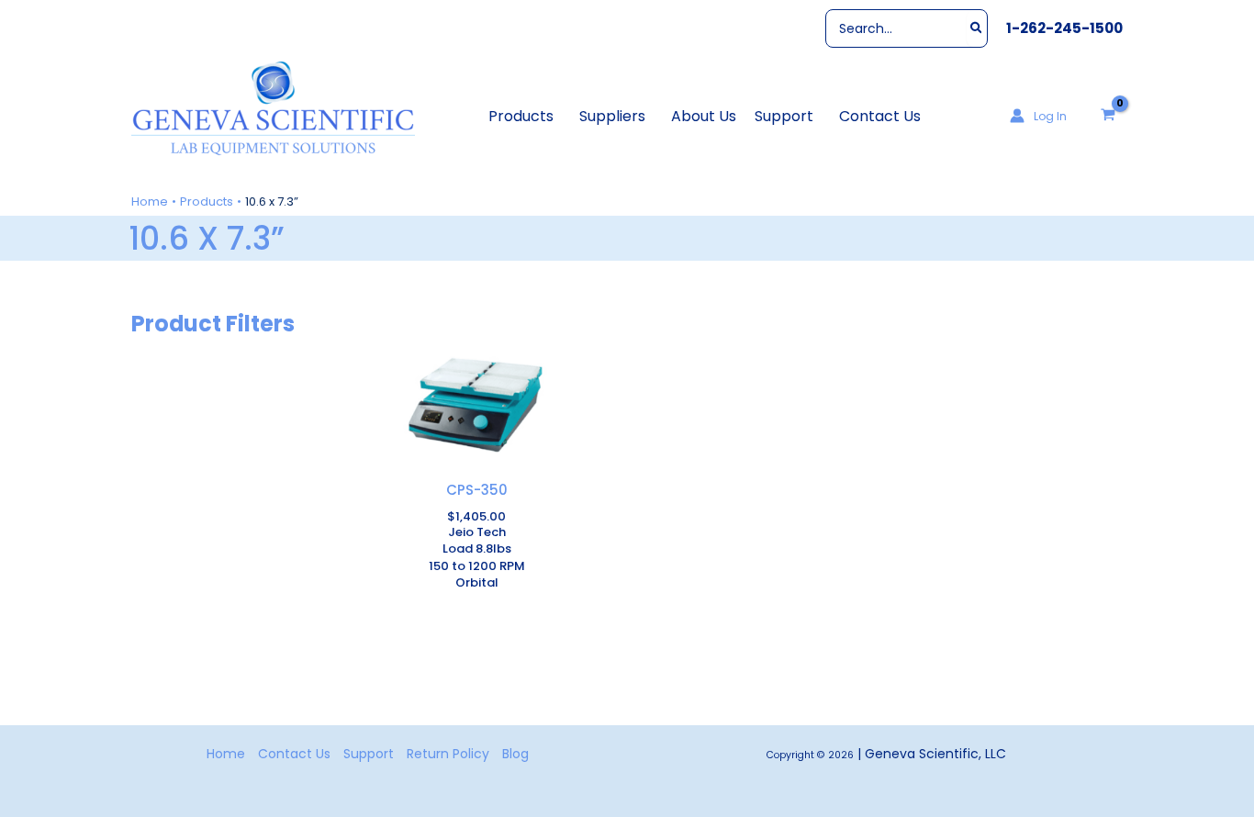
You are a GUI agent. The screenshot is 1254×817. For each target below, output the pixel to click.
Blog (515, 753)
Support (368, 753)
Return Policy (448, 753)
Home (226, 753)
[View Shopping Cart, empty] (1108, 115)
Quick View (476, 465)
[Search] (977, 28)
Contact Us (294, 753)
